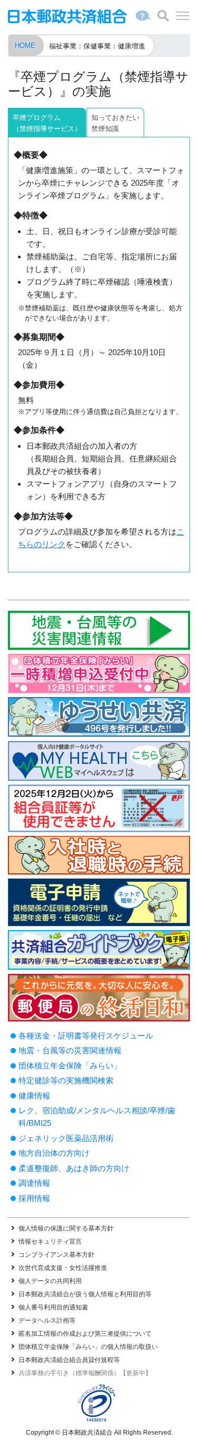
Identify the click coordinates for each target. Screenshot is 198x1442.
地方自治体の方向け (54, 1152)
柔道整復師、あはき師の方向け (73, 1168)
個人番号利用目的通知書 (53, 1307)
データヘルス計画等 (47, 1320)
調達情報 (34, 1182)
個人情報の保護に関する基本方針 (66, 1228)
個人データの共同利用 (50, 1281)
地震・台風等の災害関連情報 (69, 1050)
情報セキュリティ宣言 (50, 1241)
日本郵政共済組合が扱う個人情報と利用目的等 (85, 1294)
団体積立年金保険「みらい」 (69, 1065)
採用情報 (34, 1198)
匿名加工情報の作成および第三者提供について (85, 1333)
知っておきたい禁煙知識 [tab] (115, 123)
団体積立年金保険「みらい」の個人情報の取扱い (88, 1346)
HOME (25, 45)
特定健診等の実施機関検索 (66, 1080)
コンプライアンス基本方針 (56, 1254)
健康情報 (34, 1095)
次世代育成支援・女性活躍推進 (62, 1268)
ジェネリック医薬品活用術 (66, 1138)
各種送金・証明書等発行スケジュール (85, 1035)
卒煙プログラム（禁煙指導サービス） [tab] (47, 123)
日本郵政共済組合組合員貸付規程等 (69, 1360)
